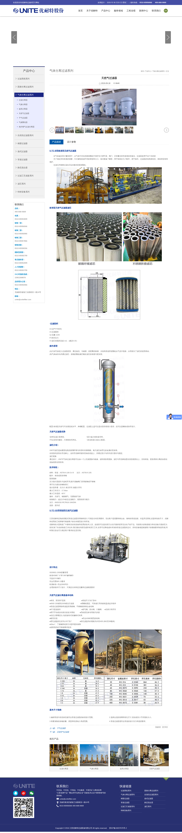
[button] (168, 37)
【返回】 (158, 727)
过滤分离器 (23, 100)
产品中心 (105, 10)
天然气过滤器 (24, 113)
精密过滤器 (22, 143)
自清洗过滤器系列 (25, 135)
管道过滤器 (22, 159)
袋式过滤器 (22, 151)
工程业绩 (131, 10)
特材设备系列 (23, 192)
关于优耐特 (92, 10)
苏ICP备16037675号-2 (118, 828)
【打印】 (164, 727)
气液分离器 (23, 104)
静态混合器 (22, 168)
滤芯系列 (22, 184)
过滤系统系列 (23, 79)
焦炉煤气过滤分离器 (26, 127)
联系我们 (156, 10)
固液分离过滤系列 (25, 87)
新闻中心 (143, 10)
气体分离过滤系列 (25, 95)
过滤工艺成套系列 (25, 176)
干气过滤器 (23, 118)
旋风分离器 (23, 109)
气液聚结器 (23, 122)
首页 (80, 10)
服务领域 (118, 10)
